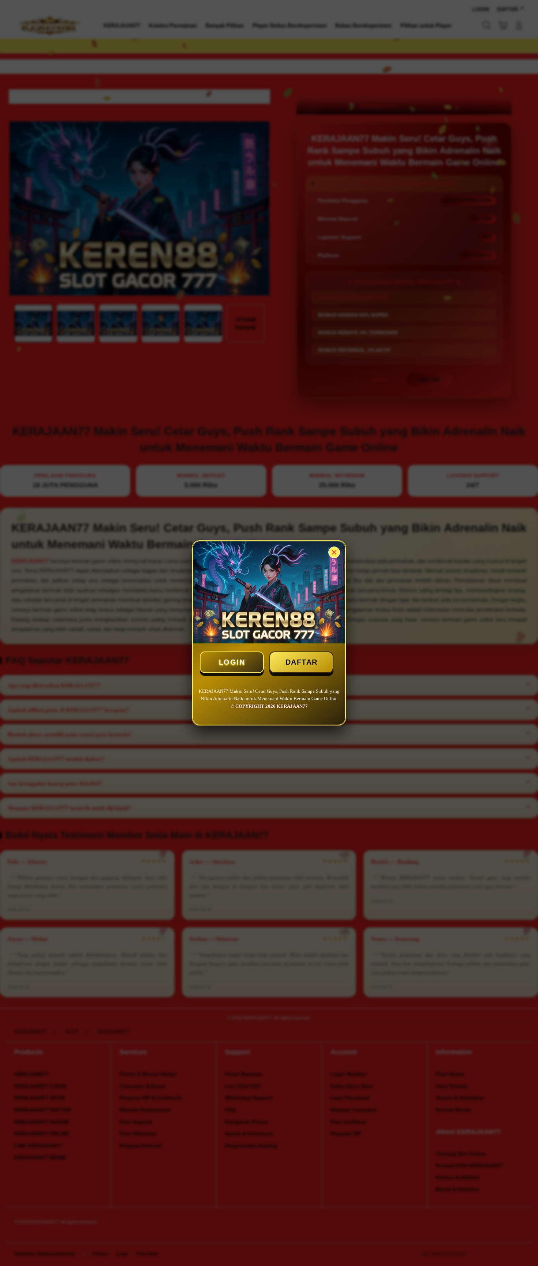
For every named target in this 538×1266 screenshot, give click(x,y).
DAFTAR (301, 662)
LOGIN (232, 662)
